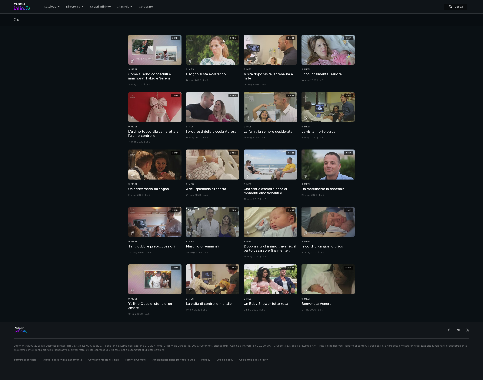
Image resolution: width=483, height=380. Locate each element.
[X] (467, 330)
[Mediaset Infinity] (22, 7)
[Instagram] (458, 330)
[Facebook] (449, 330)
